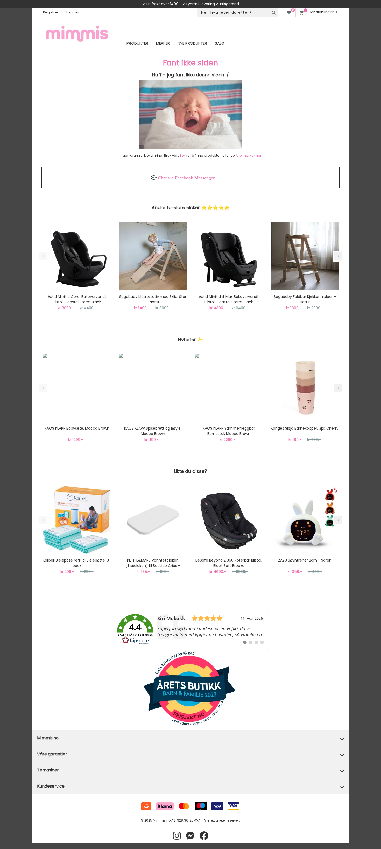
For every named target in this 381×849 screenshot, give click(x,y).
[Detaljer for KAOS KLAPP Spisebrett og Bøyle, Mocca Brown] (153, 388)
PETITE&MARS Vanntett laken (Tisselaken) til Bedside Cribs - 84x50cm (152, 563)
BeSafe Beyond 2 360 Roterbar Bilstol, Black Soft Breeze (228, 563)
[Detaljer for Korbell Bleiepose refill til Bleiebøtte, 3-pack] (77, 520)
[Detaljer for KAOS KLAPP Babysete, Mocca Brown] (77, 388)
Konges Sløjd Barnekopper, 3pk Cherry (304, 428)
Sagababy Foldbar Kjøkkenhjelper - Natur (305, 299)
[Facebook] (203, 836)
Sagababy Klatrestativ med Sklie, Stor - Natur (152, 299)
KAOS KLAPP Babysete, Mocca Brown (77, 428)
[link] (190, 629)
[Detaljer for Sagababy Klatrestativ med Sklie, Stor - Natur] (153, 256)
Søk (182, 155)
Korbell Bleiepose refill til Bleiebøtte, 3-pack (77, 563)
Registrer (50, 12)
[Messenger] (190, 836)
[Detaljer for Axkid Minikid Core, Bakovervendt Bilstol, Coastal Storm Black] (77, 256)
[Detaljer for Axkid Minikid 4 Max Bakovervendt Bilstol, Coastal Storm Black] (229, 256)
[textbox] (233, 12)
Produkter (137, 43)
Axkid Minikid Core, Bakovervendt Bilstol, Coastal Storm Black (77, 299)
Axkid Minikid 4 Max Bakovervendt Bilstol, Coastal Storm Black (229, 299)
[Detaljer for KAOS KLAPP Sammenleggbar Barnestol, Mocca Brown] (229, 388)
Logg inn (73, 12)
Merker (163, 43)
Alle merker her (249, 155)
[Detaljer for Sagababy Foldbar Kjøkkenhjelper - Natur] (305, 256)
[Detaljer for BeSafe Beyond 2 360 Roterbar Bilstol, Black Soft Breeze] (229, 520)
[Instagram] (177, 836)
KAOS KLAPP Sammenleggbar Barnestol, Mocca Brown (229, 431)
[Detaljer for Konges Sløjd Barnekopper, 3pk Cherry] (305, 388)
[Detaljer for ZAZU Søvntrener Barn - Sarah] (305, 520)
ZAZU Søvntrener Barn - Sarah (304, 560)
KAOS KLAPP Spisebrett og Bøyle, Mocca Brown (152, 431)
